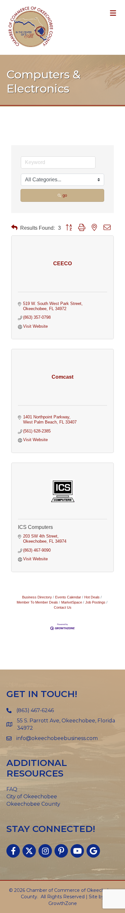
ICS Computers (35, 527)
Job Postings (95, 602)
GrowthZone (62, 903)
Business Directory (37, 597)
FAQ (11, 789)
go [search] (65, 195)
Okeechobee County (33, 804)
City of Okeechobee (31, 797)
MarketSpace (71, 602)
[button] (14, 227)
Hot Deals (92, 597)
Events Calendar (68, 597)
